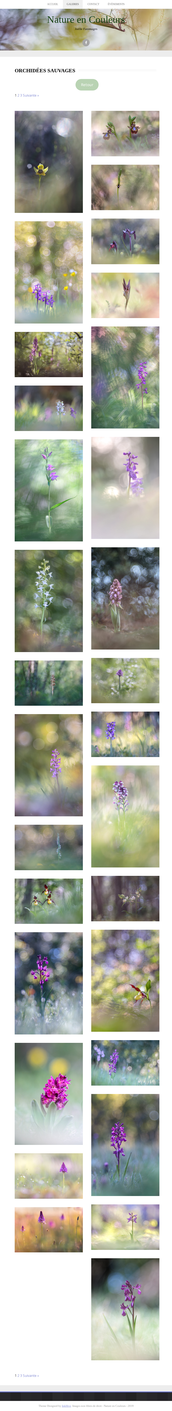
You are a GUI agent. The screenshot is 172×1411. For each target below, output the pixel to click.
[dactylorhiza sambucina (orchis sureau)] (49, 1094)
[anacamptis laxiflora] (125, 1063)
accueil (52, 4)
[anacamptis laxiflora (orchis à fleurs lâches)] (125, 1145)
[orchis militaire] (125, 1227)
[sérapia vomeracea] (125, 295)
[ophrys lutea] (49, 162)
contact (93, 4)
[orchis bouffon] (49, 272)
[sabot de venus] (49, 901)
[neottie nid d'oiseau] (49, 683)
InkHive (66, 1405)
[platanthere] (49, 601)
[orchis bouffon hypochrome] (49, 408)
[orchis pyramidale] (49, 1176)
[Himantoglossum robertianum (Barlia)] (125, 598)
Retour (87, 84)
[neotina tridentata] (125, 680)
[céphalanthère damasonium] (125, 898)
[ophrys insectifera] (125, 187)
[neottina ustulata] (125, 816)
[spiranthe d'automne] (49, 847)
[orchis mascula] (125, 377)
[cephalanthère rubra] (49, 490)
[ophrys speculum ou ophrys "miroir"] (125, 133)
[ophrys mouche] (49, 765)
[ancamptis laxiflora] (49, 983)
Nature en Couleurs (86, 19)
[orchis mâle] (49, 354)
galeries (73, 4)
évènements (116, 4)
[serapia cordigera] (125, 241)
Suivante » (31, 95)
